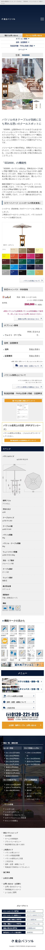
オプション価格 (21, 38)
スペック (21, 49)
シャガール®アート (12, 812)
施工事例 (6, 872)
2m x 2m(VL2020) (12, 761)
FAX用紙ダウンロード (13, 889)
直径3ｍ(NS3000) (12, 770)
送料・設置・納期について (16, 702)
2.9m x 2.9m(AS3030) (34, 754)
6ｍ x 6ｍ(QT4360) (13, 752)
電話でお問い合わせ (11, 35)
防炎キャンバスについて (14, 815)
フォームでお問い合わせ (34, 35)
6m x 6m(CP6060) (12, 755)
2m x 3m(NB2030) (33, 764)
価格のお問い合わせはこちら (28, 319)
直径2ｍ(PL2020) (12, 767)
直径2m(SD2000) (12, 776)
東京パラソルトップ (10, 833)
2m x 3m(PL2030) (12, 764)
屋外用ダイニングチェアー (34, 786)
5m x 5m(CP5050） (13, 758)
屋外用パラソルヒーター (33, 797)
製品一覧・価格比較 (10, 743)
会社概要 (8, 835)
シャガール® (9, 809)
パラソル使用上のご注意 (14, 858)
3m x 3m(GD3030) (33, 758)
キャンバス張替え (11, 820)
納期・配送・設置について (29, 366)
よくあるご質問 (10, 892)
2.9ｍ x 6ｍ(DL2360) (13, 784)
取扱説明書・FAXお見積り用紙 (21, 46)
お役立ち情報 (8, 878)
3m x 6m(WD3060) (13, 790)
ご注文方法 (11, 708)
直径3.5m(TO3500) (34, 761)
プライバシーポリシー (13, 841)
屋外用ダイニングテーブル (34, 791)
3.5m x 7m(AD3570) (13, 787)
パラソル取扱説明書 (12, 855)
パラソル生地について (32, 280)
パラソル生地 (8, 804)
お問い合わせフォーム (13, 886)
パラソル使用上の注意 (15, 696)
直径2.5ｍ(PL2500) (13, 773)
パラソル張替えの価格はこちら (27, 387)
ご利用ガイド (8, 849)
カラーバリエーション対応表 (15, 818)
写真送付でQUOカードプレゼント (17, 867)
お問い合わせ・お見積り (12, 883)
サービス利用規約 (11, 838)
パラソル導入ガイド (12, 852)
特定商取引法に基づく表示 (14, 844)
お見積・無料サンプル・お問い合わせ (22, 725)
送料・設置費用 (21, 42)
